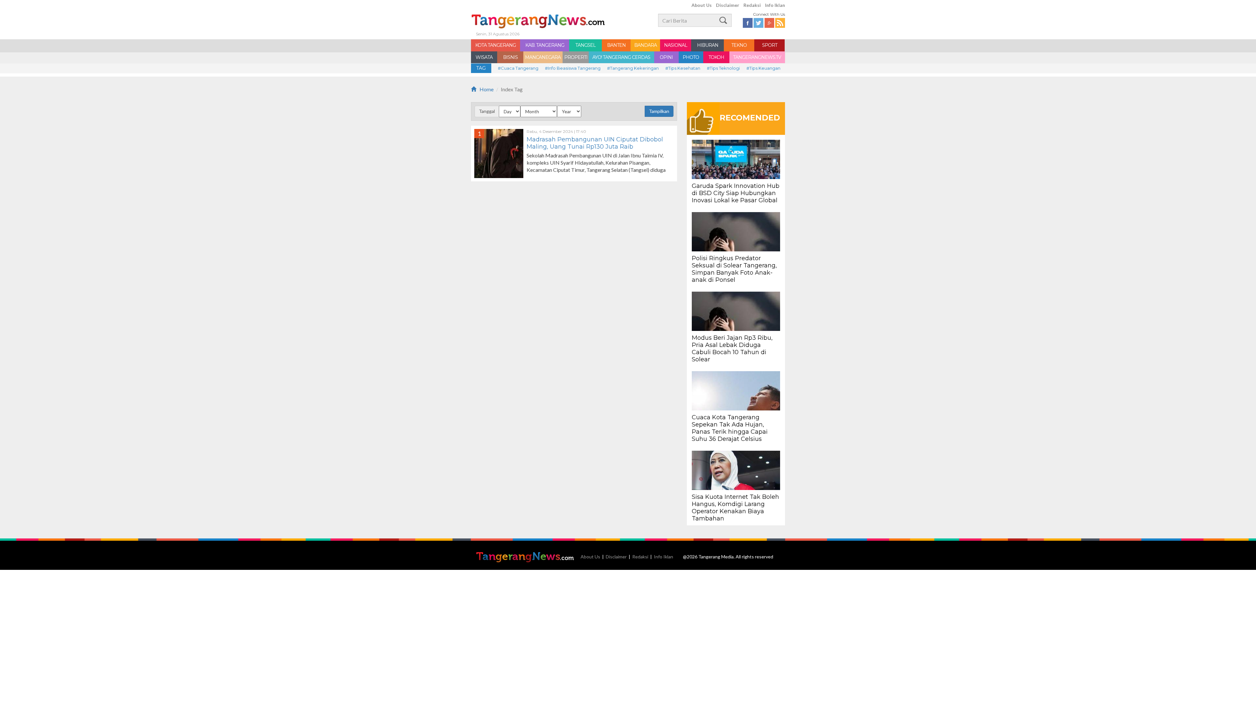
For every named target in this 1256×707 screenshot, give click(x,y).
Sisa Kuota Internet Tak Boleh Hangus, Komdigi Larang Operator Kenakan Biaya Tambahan (735, 507)
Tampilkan (659, 111)
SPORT (769, 45)
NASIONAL (675, 45)
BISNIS (510, 57)
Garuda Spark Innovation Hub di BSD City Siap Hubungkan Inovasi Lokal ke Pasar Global (735, 193)
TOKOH (716, 57)
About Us (701, 5)
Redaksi (752, 5)
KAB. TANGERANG (544, 45)
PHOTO (691, 57)
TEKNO (739, 45)
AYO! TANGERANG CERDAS (621, 57)
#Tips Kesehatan (682, 68)
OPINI (666, 57)
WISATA (484, 57)
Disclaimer (727, 5)
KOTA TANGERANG (495, 45)
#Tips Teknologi (723, 68)
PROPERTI (575, 57)
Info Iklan (775, 5)
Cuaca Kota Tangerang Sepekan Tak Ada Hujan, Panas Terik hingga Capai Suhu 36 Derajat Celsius (730, 428)
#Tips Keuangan (763, 68)
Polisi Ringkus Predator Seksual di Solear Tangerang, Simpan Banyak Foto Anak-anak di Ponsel (734, 269)
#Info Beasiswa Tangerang (573, 68)
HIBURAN (707, 45)
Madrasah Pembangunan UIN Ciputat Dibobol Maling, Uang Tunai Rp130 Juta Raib (595, 143)
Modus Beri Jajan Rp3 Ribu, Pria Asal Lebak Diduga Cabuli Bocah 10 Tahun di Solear (732, 348)
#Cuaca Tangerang (518, 68)
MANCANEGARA (543, 57)
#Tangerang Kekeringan (633, 68)
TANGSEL (585, 45)
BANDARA (645, 45)
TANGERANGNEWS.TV (757, 57)
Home (487, 89)
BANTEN (616, 45)
